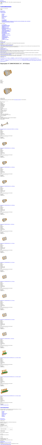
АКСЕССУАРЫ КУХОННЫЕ (6, 31)
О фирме (3, 411)
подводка (2, 59)
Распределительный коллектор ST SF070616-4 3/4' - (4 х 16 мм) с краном (10, 395)
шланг (21, 57)
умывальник (21, 60)
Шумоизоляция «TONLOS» (4, 49)
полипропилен (32, 59)
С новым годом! (2, 42)
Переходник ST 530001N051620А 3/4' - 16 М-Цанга (7, 186)
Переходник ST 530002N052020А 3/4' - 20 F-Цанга (7, 300)
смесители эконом (11, 59)
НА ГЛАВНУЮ (4, 19)
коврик (12, 57)
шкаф (35, 59)
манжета (4, 60)
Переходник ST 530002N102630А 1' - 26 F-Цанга (7, 338)
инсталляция (6, 59)
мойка (17, 60)
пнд (37, 59)
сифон (11, 60)
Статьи (3, 15)
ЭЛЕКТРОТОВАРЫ (5, 36)
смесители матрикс (14, 60)
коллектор (18, 59)
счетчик (10, 60)
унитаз (23, 59)
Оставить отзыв (2, 441)
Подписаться (2, 424)
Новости (3, 14)
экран (16, 59)
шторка (27, 59)
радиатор (20, 59)
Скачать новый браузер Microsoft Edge (5, 444)
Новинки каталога (4, 16)
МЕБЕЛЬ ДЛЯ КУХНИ (5, 27)
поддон (19, 60)
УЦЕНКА (3, 38)
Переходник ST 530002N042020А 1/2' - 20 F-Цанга (7, 262)
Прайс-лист (3, 415)
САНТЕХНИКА (4, 20)
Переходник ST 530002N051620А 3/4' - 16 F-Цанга (7, 281)
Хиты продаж (4, 414)
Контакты (3, 18)
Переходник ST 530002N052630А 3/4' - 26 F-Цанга (7, 319)
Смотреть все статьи (3, 56)
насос (5, 61)
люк (7, 59)
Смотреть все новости (3, 48)
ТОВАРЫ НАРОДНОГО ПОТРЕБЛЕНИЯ (5, 37)
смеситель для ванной (32, 60)
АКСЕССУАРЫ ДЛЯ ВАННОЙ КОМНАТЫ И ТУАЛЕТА (6, 30)
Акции (3, 17)
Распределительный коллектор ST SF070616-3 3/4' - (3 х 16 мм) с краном (10, 376)
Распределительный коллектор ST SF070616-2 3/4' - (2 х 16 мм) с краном (10, 357)
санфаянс (7, 60)
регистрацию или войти (17, 99)
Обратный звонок (2, 11)
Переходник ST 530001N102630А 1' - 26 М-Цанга (7, 224)
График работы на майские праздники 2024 (6, 45)
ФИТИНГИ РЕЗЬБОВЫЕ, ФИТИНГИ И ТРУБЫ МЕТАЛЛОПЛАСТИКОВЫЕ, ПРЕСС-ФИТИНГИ (16, 21)
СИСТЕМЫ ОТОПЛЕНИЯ (6, 25)
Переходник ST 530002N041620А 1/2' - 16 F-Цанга (7, 243)
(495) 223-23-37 (2, 418)
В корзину (2, 103)
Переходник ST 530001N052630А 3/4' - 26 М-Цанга (7, 205)
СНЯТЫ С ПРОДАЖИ (5, 39)
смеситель (24, 60)
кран (29, 59)
